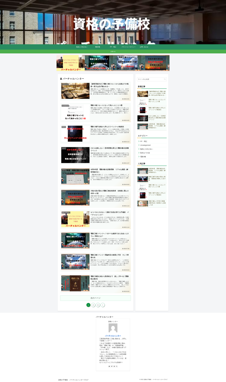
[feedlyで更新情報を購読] (114, 366)
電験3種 (143, 157)
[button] (164, 79)
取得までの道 (145, 153)
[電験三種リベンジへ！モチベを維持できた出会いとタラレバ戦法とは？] (99, 63)
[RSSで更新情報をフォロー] (117, 366)
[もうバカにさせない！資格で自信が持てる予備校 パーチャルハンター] (70, 63)
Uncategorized (145, 145)
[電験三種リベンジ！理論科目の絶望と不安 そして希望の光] (127, 63)
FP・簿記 (143, 141)
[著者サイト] (109, 366)
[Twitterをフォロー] (112, 366)
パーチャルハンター (113, 336)
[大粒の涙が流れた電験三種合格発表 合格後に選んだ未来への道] (155, 63)
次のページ (96, 298)
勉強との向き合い (146, 149)
